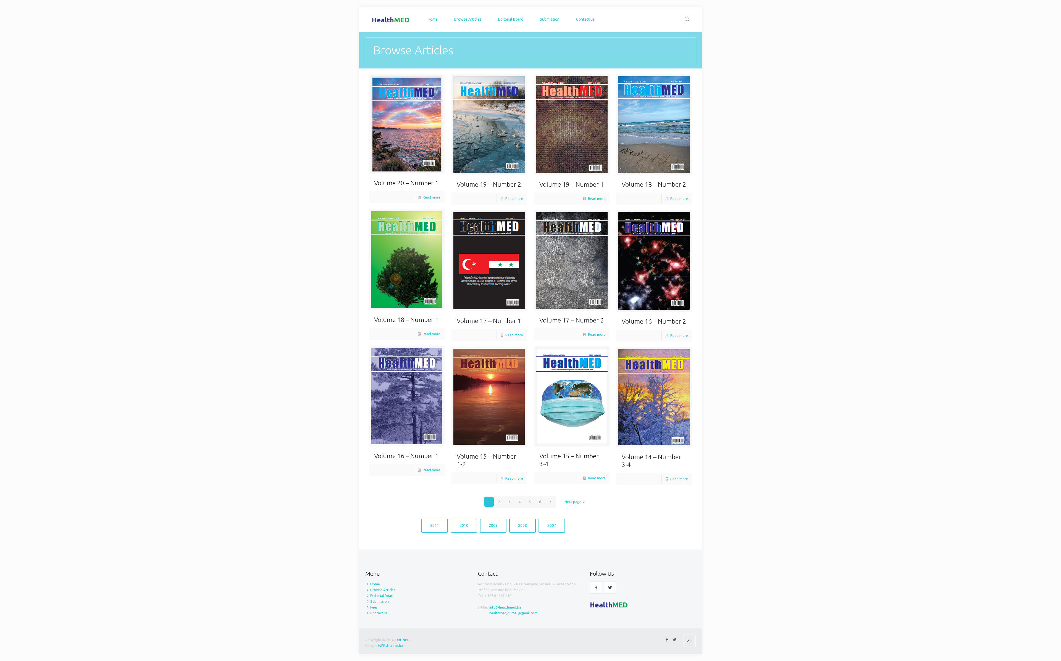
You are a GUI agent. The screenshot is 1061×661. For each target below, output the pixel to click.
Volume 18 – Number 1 (406, 319)
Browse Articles (382, 590)
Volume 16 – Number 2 (654, 321)
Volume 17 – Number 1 (489, 320)
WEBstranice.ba (390, 645)
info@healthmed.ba (505, 607)
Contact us (378, 613)
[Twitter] (674, 639)
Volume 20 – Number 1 (406, 182)
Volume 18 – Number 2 (654, 184)
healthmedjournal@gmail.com (513, 613)
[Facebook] (667, 639)
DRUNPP (402, 640)
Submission (379, 601)
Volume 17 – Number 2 (571, 320)
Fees (374, 607)
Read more (431, 197)
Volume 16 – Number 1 (406, 455)
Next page (572, 502)
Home (375, 584)
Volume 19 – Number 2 (489, 184)
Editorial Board (382, 595)
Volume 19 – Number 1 (571, 184)
